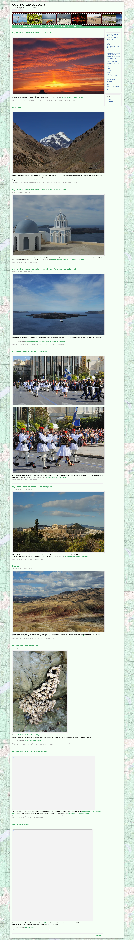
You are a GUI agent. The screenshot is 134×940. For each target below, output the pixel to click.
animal (72, 743)
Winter (45, 929)
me (45, 26)
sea (51, 344)
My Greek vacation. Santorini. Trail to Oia (31, 32)
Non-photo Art (51, 26)
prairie (48, 638)
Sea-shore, (33, 344)
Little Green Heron (111, 90)
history (35, 559)
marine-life (94, 743)
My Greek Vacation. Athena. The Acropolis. (32, 487)
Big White (44, 922)
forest (88, 816)
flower (63, 100)
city (49, 100)
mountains (59, 182)
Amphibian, (17, 816)
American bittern (111, 77)
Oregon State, (19, 638)
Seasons (69, 26)
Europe (53, 100)
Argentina (51, 182)
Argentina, (17, 182)
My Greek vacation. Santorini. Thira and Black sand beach (39, 189)
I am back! (17, 107)
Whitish (108, 68)
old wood (24, 744)
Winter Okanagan (20, 824)
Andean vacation (111, 66)
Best (14, 26)
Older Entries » (99, 935)
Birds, (16, 743)
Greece (69, 100)
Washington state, (37, 929)
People (57, 26)
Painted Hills (18, 566)
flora (59, 100)
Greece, (26, 100)
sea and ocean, (34, 100)
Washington (89, 929)
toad (20, 817)
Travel (79, 26)
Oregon (42, 638)
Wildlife (65, 743)
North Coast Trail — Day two (25, 645)
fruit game (70, 929)
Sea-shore (42, 100)
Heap (41, 26)
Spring (108, 72)
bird (76, 743)
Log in (109, 99)
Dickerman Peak (111, 41)
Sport (75, 26)
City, (15, 100)
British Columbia (84, 743)
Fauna (24, 26)
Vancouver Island (41, 744)
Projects (63, 26)
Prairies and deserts (30, 638)
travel (74, 100)
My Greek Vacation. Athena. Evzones (29, 351)
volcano (61, 344)
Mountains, (25, 182)
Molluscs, (29, 743)
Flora (28, 26)
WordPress (110, 101)
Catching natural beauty (28, 4)
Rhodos (109, 70)
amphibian (66, 816)
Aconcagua (44, 182)
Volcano (39, 344)
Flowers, (20, 100)
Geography (34, 26)
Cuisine (19, 26)
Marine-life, (22, 743)
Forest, (23, 816)
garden (76, 929)
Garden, (28, 929)
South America (33, 182)
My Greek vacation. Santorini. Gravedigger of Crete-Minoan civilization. (45, 269)
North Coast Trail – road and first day (28, 735)
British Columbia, (20, 929)
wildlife (50, 744)
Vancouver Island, (56, 743)
